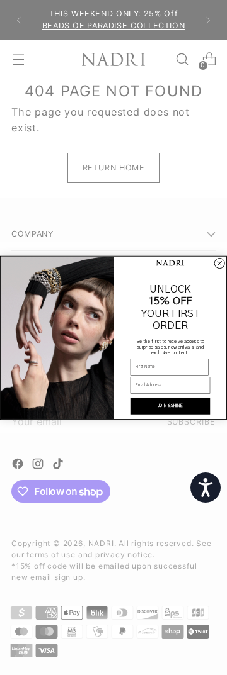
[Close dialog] (219, 263)
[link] (170, 263)
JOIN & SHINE (170, 406)
